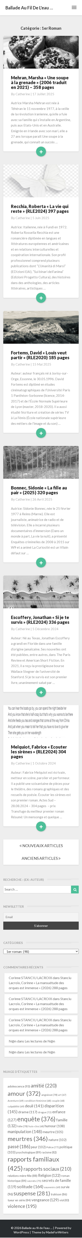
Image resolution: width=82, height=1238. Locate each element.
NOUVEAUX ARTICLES (42, 845)
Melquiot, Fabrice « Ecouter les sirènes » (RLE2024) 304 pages (39, 751)
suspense (32, 1193)
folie (22, 1126)
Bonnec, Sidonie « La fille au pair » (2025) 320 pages (39, 490)
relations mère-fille (22, 1175)
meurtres (28, 1138)
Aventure (16, 1100)
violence (22, 1206)
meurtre (53, 1132)
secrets (34, 1181)
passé (19, 1146)
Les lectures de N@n (40, 1041)
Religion (49, 1175)
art (62, 1094)
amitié (44, 1086)
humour (55, 1126)
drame (27, 1112)
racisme (49, 1152)
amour (24, 1093)
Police (52, 1147)
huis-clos (36, 1126)
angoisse (49, 1094)
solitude (30, 1186)
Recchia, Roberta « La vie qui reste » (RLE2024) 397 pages (40, 209)
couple (58, 1100)
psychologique (28, 1152)
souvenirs (52, 1187)
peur (38, 1147)
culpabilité (16, 1106)
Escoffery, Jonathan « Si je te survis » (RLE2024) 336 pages (40, 620)
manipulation (25, 1131)
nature (57, 1140)
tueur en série (19, 1200)
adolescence (19, 1086)
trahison (59, 1194)
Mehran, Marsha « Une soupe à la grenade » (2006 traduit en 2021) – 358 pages (40, 82)
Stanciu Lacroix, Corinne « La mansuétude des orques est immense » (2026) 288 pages (40, 983)
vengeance (45, 1200)
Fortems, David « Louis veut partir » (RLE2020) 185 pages (40, 355)
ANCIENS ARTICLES (40, 858)
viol (64, 1200)
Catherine (23, 94)
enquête (36, 1119)
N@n (12, 1041)
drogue (45, 1112)
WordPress (21, 1232)
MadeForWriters (57, 1232)
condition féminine (37, 1100)
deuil (34, 1105)
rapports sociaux (47, 1169)
